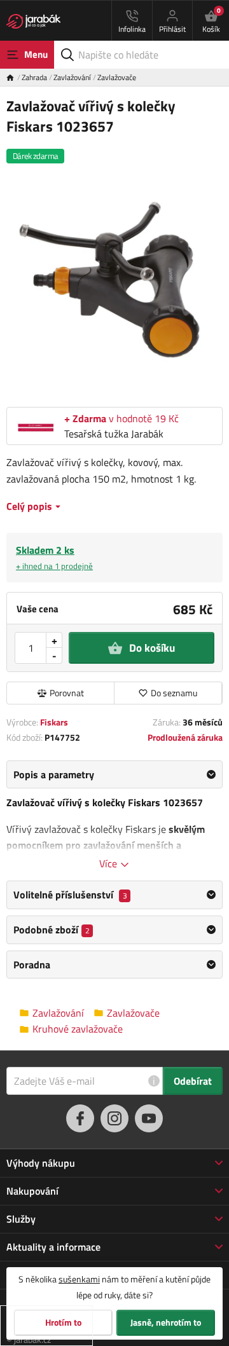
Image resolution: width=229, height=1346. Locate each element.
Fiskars (54, 722)
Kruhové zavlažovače (77, 1029)
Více (109, 863)
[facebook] (80, 1118)
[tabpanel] (114, 815)
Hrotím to (63, 1322)
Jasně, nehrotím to (165, 1322)
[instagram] (114, 1118)
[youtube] (149, 1118)
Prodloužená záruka (185, 737)
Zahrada (34, 77)
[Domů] (14, 77)
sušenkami (79, 1279)
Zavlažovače (116, 77)
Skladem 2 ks (54, 557)
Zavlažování (72, 77)
